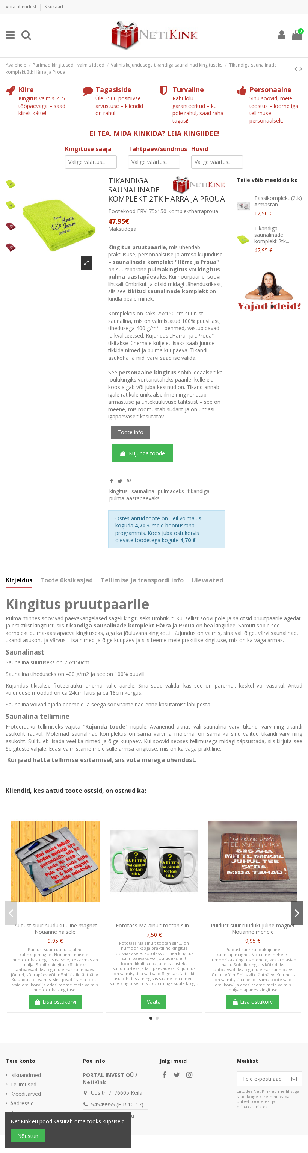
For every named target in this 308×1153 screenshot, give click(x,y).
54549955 (103, 1104)
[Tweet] (120, 481)
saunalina (142, 491)
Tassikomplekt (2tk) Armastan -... (278, 201)
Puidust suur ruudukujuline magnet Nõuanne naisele (55, 928)
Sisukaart (53, 6)
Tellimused (23, 1084)
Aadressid (22, 1103)
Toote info (130, 432)
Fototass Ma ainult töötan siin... (154, 925)
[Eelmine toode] (296, 68)
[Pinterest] (129, 481)
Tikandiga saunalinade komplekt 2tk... (271, 235)
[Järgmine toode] (300, 68)
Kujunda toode (147, 453)
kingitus (118, 491)
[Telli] (294, 1079)
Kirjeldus (19, 580)
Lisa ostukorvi (59, 1001)
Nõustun (27, 1135)
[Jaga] (111, 481)
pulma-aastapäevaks (134, 498)
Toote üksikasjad (66, 580)
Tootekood (122, 211)
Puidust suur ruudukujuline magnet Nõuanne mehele (253, 928)
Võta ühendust (22, 6)
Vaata (154, 1001)
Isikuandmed (25, 1075)
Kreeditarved (25, 1093)
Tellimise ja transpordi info (142, 580)
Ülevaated (207, 580)
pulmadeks (171, 491)
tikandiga (199, 491)
